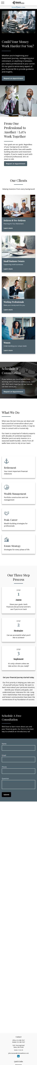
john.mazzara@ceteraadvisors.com (18, 1053)
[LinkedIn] (18, 1056)
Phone (4, 767)
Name (4, 744)
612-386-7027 (21, 1040)
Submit (6, 795)
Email (4, 755)
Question (5, 778)
